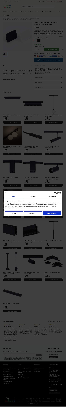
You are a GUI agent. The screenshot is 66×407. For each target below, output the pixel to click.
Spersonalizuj (32, 213)
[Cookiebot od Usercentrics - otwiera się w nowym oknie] (55, 193)
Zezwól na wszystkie (52, 213)
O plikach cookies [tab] (52, 196)
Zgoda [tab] (13, 196)
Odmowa (14, 213)
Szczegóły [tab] (33, 196)
